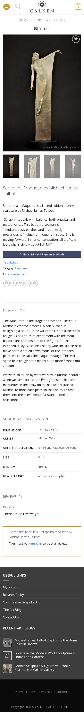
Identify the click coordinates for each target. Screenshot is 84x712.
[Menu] (6, 7)
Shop (37, 20)
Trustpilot (10, 262)
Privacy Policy (25, 692)
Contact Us (11, 617)
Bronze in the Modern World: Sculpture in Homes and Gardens (45, 655)
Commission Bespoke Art (21, 602)
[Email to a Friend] (27, 283)
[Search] (16, 7)
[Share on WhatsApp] (6, 283)
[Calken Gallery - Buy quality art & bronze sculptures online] (42, 7)
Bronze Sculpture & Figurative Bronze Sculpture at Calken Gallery (42, 667)
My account (11, 587)
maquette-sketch (18, 274)
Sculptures (55, 20)
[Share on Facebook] (13, 283)
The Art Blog (12, 610)
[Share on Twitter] (20, 283)
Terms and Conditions (53, 692)
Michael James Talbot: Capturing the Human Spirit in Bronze (47, 642)
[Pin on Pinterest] (34, 283)
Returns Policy (13, 595)
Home (23, 20)
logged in (35, 543)
